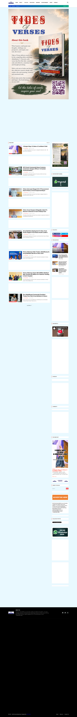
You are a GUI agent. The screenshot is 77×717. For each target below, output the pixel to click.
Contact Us (18, 6)
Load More (29, 305)
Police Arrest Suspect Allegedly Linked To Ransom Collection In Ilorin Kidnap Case (35, 210)
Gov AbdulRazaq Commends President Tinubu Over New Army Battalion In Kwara (35, 295)
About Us (13, 6)
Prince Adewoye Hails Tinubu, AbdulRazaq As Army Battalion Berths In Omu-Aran (36, 252)
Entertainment (44, 2)
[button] (68, 2)
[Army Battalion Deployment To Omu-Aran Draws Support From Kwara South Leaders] (55, 270)
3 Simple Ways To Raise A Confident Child (35, 146)
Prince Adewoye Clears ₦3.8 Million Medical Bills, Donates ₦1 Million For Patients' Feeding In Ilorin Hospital (36, 274)
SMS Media (28, 714)
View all (48, 142)
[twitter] (65, 613)
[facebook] (63, 613)
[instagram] (67, 6)
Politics (26, 2)
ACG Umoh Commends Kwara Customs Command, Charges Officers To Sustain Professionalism (34, 169)
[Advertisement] (38, 120)
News (20, 2)
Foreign (55, 2)
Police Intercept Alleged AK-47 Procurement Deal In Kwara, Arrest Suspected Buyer (36, 189)
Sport (51, 2)
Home (16, 2)
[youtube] (64, 236)
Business (38, 2)
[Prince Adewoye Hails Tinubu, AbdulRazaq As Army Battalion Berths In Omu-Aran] (55, 256)
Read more (54, 476)
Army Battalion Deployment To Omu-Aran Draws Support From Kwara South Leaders (35, 231)
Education (32, 2)
